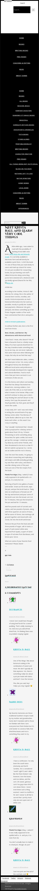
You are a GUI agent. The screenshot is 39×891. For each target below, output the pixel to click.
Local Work (23, 188)
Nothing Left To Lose (24, 174)
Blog (21, 69)
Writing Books (21, 51)
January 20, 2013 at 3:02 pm (16, 709)
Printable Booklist (24, 144)
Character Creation (23, 154)
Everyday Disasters (24, 111)
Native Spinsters (24, 178)
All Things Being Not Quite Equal (24, 164)
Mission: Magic (23, 106)
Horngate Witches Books (23, 125)
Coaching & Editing (21, 63)
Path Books (23, 134)
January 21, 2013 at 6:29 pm (20, 867)
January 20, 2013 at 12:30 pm (17, 616)
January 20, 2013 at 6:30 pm (16, 826)
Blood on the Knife (24, 169)
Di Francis (10, 565)
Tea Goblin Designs (20, 889)
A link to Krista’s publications (15, 322)
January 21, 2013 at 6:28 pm (20, 756)
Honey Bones (23, 183)
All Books (24, 101)
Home (21, 38)
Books (21, 44)
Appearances (23, 208)
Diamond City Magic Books (24, 115)
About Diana (21, 76)
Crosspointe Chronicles (24, 130)
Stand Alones (23, 139)
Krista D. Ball (21, 649)
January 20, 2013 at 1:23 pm (20, 656)
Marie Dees (15, 702)
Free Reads (21, 57)
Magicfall (23, 120)
